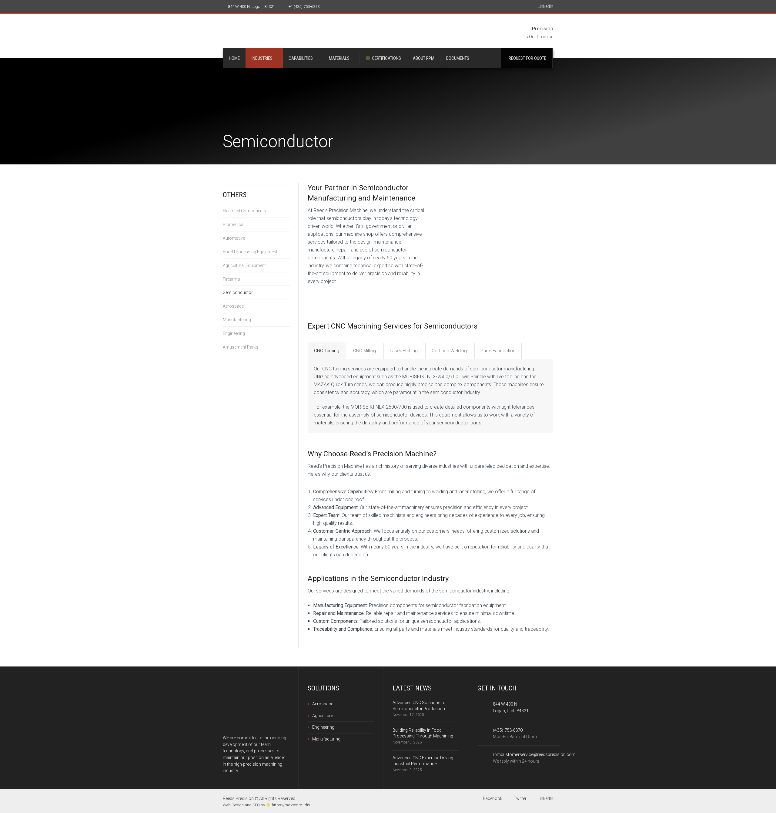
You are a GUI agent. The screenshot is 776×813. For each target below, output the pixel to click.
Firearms (231, 279)
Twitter (520, 798)
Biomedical (233, 224)
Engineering (234, 333)
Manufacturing (237, 319)
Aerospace (233, 306)
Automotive (234, 238)
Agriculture (322, 715)
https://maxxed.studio (291, 805)
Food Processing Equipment (250, 251)
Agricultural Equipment (244, 265)
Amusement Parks (240, 347)
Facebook (492, 798)
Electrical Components (244, 210)
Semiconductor (238, 292)
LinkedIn (545, 6)
